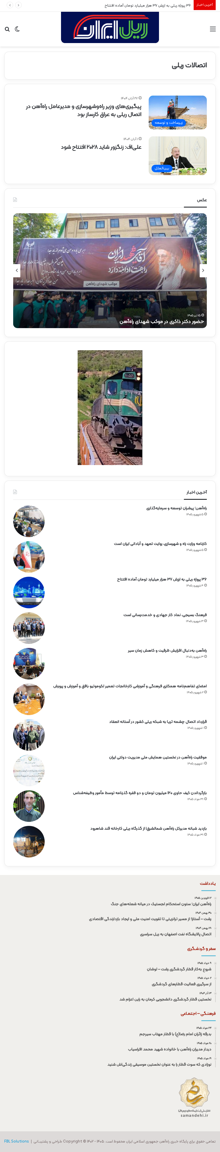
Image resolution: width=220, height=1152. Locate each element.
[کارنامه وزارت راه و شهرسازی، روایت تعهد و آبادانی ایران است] (29, 557)
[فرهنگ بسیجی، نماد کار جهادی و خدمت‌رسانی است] (29, 628)
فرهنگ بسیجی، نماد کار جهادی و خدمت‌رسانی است (165, 615)
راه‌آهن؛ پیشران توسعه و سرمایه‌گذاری (176, 508)
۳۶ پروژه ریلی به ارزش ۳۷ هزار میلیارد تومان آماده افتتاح (148, 6)
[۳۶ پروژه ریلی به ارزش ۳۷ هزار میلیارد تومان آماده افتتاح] (29, 592)
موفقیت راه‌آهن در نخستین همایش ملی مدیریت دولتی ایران (158, 757)
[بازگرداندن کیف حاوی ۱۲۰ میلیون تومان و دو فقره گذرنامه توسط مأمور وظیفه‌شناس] (29, 806)
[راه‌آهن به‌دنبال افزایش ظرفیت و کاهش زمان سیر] (29, 663)
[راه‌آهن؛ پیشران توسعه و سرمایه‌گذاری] (29, 521)
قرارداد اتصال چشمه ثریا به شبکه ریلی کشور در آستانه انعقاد (158, 722)
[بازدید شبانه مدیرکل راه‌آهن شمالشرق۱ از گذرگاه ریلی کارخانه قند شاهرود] (29, 841)
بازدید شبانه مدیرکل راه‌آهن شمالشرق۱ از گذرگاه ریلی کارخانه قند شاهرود (148, 829)
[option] (110, 270)
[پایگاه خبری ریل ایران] (110, 29)
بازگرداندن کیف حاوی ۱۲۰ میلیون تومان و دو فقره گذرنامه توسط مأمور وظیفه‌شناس (140, 793)
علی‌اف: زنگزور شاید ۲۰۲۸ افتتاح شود (101, 147)
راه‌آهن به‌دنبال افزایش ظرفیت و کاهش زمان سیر (167, 651)
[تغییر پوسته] (17, 31)
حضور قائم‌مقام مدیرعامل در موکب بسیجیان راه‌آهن (149, 322)
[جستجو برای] (7, 31)
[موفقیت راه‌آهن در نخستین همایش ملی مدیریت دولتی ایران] (29, 770)
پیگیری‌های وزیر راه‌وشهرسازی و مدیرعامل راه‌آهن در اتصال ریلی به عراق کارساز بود (84, 110)
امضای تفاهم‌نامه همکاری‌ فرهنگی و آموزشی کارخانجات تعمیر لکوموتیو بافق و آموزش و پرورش (130, 686)
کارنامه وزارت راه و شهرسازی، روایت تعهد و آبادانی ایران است (160, 544)
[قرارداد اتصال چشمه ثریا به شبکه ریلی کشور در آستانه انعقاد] (29, 735)
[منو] (213, 31)
